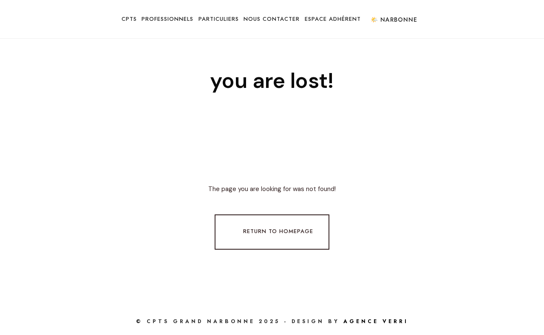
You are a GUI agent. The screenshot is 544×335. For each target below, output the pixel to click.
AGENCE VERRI (375, 321)
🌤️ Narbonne (394, 19)
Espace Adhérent (333, 19)
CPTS (129, 19)
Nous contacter (272, 19)
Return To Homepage (278, 231)
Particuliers (218, 19)
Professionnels (167, 19)
